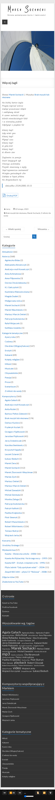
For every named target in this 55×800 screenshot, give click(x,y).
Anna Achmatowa (13, 273)
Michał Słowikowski (9, 652)
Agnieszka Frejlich (43, 633)
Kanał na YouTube (9, 603)
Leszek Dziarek (12, 454)
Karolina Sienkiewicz (14, 445)
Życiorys (5, 611)
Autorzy (6, 256)
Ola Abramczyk (32, 654)
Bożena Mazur (25, 638)
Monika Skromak (40, 652)
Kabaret (8, 355)
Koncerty (6, 540)
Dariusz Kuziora (12, 422)
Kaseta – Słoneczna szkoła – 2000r (20, 553)
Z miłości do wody (13, 391)
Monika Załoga (12, 499)
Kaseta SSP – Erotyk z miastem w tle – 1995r (25, 562)
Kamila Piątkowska (10, 645)
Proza (7, 382)
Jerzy (8, 209)
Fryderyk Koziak (12, 427)
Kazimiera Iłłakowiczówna (17, 291)
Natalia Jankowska (17, 655)
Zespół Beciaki (26, 671)
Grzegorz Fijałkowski (15, 431)
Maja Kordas (6, 649)
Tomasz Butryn (12, 531)
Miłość (8, 364)
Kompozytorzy (9, 396)
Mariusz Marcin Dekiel (15, 314)
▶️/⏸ (12, 792)
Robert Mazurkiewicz (15, 522)
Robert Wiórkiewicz (14, 526)
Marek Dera (10, 463)
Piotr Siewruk (11, 517)
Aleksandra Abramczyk (15, 264)
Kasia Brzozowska (25, 646)
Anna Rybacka (10, 638)
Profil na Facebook (9, 607)
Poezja (8, 377)
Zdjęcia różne (8, 577)
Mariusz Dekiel (12, 481)
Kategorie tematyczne (12, 333)
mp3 (6, 654)
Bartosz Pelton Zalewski (16, 413)
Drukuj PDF (11, 195)
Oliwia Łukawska (8, 657)
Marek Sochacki (16, 94)
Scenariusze (10, 386)
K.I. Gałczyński (12, 287)
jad (33, 640)
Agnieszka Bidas (12, 260)
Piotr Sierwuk (7, 663)
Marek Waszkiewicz (14, 309)
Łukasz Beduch (12, 458)
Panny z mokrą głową (25, 657)
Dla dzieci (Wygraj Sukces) (17, 346)
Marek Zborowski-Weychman (19, 472)
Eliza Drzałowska (40, 638)
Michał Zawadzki (13, 490)
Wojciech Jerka (12, 535)
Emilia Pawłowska (9, 640)
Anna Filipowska (12, 278)
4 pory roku (10, 337)
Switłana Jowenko (13, 328)
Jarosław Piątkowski (14, 436)
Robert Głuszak (35, 663)
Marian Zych (10, 476)
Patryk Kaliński (12, 508)
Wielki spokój (13, 229)
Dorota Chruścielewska (15, 282)
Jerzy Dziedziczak (13, 440)
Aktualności (7, 251)
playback (20, 662)
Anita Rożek (10, 409)
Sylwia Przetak (7, 668)
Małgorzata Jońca (13, 300)
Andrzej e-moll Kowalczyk (17, 269)
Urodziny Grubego (10, 545)
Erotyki (8, 350)
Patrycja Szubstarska (14, 319)
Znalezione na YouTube (12, 581)
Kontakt (5, 615)
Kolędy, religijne (12, 359)
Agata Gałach (11, 400)
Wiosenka (43, 229)
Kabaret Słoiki (40, 643)
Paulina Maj (26, 660)
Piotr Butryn (37, 660)
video (17, 668)
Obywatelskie (11, 373)
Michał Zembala (12, 494)
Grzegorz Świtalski (24, 641)
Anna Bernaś (33, 635)
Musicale (9, 368)
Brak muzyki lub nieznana (16, 213)
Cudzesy (9, 341)
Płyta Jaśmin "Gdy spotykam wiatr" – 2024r (25, 567)
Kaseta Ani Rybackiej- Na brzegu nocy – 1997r (26, 558)
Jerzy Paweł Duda (27, 643)
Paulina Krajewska (13, 513)
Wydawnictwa (8, 550)
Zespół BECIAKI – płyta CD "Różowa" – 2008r (26, 571)
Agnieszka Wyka (8, 635)
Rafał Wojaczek (12, 323)
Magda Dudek (11, 296)
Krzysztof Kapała (13, 449)
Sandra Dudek (39, 665)
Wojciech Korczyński (11, 671)
